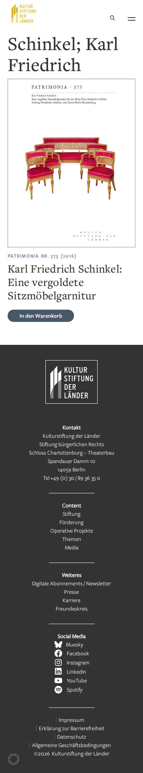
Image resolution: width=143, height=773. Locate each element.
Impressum (71, 719)
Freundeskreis (72, 608)
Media (72, 547)
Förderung (71, 522)
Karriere (71, 600)
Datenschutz (71, 736)
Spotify (74, 689)
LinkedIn (76, 671)
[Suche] (112, 18)
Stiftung (71, 513)
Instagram (78, 662)
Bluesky (74, 644)
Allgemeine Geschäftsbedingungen (71, 745)
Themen (71, 538)
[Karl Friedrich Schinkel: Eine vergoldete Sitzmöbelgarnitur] (71, 163)
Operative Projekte (71, 530)
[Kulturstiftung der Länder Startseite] (24, 13)
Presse (71, 591)
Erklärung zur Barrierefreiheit (71, 728)
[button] (13, 759)
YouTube (77, 680)
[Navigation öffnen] (131, 17)
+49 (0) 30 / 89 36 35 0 (75, 477)
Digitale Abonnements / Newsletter (71, 583)
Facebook (78, 653)
